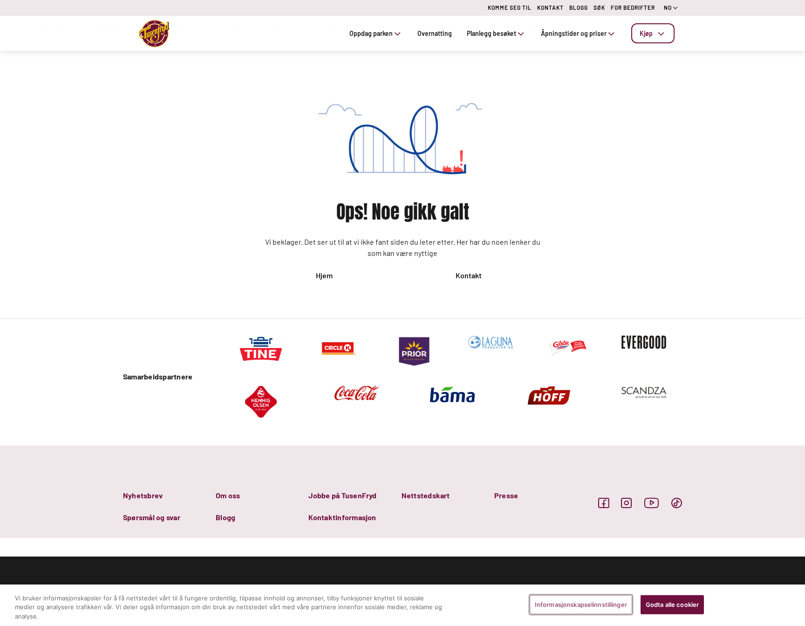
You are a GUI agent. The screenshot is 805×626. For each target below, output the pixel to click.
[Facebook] (603, 502)
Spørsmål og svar (151, 517)
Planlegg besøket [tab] (491, 33)
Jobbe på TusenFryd (342, 495)
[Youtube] (651, 502)
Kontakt (469, 275)
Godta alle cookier (672, 604)
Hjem (324, 275)
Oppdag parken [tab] (371, 33)
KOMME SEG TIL (510, 7)
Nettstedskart (426, 495)
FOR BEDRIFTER (633, 7)
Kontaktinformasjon (342, 517)
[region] (402, 605)
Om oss (228, 495)
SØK (599, 7)
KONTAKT (550, 7)
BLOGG (578, 7)
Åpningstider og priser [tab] (574, 33)
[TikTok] (676, 502)
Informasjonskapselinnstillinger (581, 604)
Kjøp (646, 33)
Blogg (225, 517)
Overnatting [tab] (434, 33)
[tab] (653, 33)
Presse (506, 495)
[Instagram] (626, 502)
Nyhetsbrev (143, 495)
